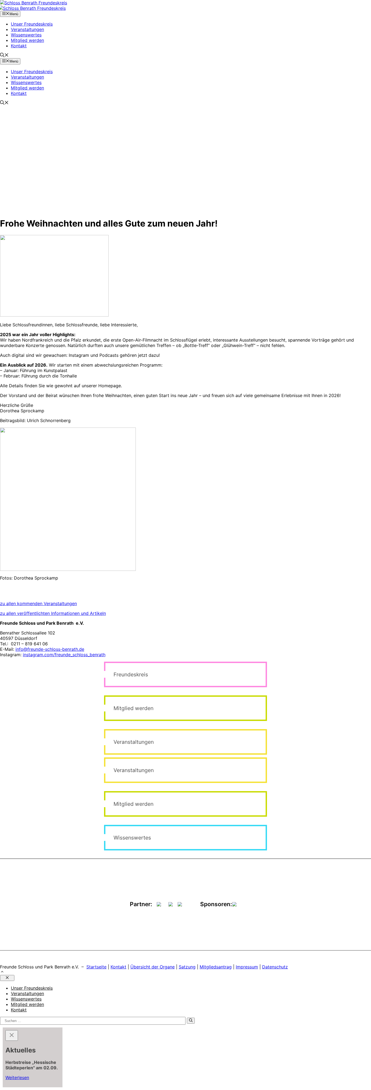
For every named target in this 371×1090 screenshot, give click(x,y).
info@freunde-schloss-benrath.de (49, 649)
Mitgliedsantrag (216, 967)
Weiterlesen (17, 1077)
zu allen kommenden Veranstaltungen (38, 603)
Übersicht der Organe (152, 967)
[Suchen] (191, 1021)
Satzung (187, 967)
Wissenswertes (26, 35)
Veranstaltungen (27, 29)
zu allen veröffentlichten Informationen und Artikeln (53, 613)
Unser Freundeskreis (32, 24)
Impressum (247, 967)
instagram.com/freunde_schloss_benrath (64, 654)
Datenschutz (275, 967)
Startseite (96, 967)
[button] (4, 55)
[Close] (11, 1035)
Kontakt (19, 45)
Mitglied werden (27, 40)
